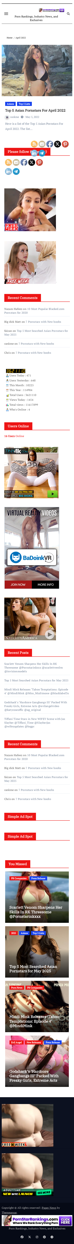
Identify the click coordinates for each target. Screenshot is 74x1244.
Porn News (16, 987)
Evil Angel (16, 1042)
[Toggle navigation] (6, 13)
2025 (13, 933)
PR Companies (19, 878)
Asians (10, 103)
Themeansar (9, 1212)
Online (14, 436)
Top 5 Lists (24, 103)
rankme (15, 117)
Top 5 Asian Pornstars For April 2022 (35, 110)
